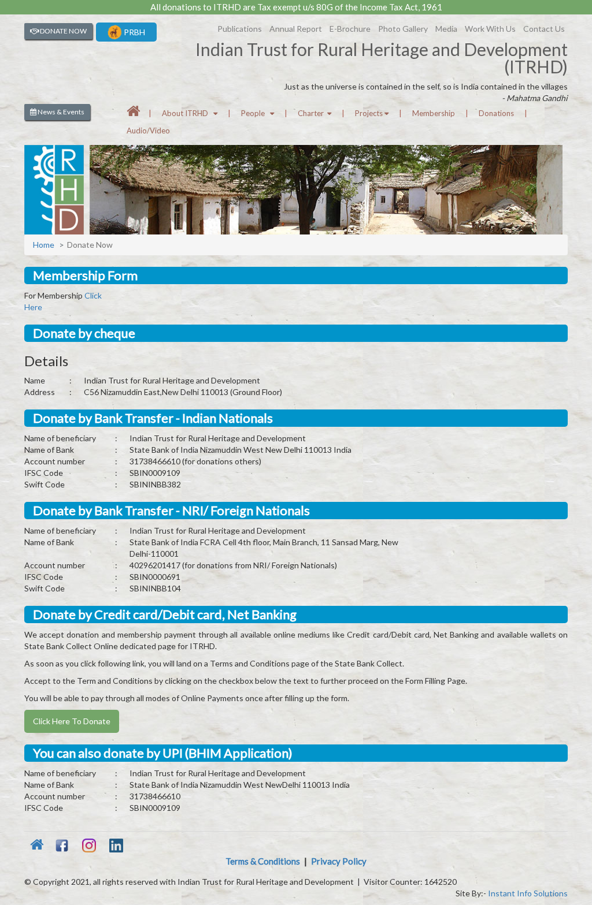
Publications (239, 28)
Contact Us (544, 28)
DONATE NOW (63, 31)
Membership (433, 113)
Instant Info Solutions (528, 893)
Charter (312, 113)
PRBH (133, 32)
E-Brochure (350, 28)
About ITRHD (187, 113)
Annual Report (295, 28)
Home (43, 244)
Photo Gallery (403, 28)
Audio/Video (148, 130)
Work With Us (490, 28)
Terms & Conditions (262, 861)
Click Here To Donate (71, 721)
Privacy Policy (339, 861)
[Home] (133, 113)
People (255, 113)
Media (446, 28)
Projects (369, 113)
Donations (496, 113)
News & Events (60, 111)
